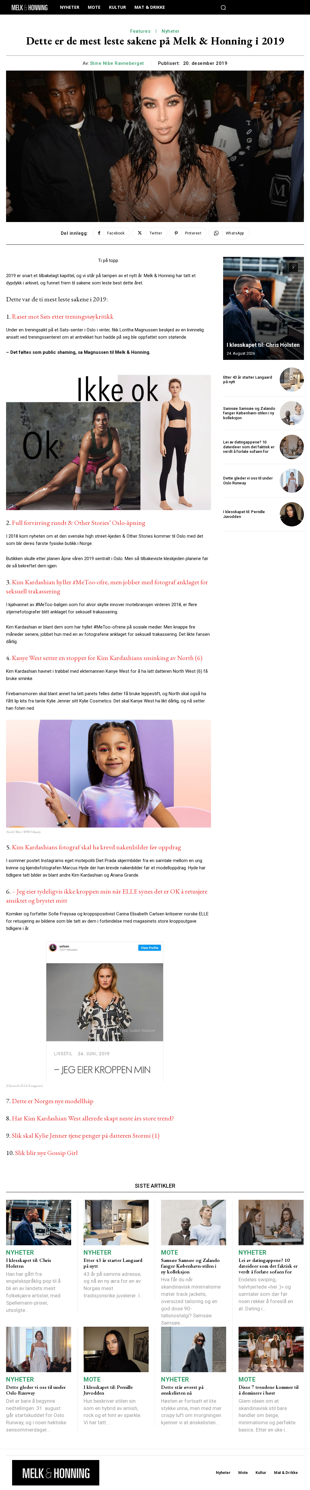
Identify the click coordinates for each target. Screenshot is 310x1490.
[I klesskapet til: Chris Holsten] (263, 308)
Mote (169, 1252)
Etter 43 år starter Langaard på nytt (247, 379)
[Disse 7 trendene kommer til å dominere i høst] (271, 1349)
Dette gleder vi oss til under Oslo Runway (36, 1390)
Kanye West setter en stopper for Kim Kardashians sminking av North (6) (107, 657)
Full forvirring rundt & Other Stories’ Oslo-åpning (78, 522)
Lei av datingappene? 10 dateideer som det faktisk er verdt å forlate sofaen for (249, 447)
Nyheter (171, 31)
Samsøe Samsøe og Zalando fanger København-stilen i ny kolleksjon (249, 413)
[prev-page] (282, 267)
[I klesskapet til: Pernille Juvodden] (292, 514)
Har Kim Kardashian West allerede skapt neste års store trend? (93, 1118)
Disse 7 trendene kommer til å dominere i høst (268, 1390)
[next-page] (293, 267)
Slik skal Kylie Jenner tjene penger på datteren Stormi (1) (86, 1135)
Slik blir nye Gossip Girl (46, 1152)
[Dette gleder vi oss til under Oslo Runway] (292, 481)
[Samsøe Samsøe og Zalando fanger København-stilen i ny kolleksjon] (292, 413)
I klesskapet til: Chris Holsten (263, 345)
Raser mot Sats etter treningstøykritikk (63, 316)
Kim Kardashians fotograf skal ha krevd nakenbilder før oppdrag (96, 847)
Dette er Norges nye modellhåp (53, 1101)
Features (140, 31)
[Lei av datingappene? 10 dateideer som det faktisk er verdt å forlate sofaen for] (292, 447)
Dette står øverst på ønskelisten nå (182, 1390)
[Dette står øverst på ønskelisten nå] (193, 1349)
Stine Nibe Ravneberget (117, 63)
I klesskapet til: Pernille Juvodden (108, 1390)
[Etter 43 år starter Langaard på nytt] (292, 379)
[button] (223, 7)
